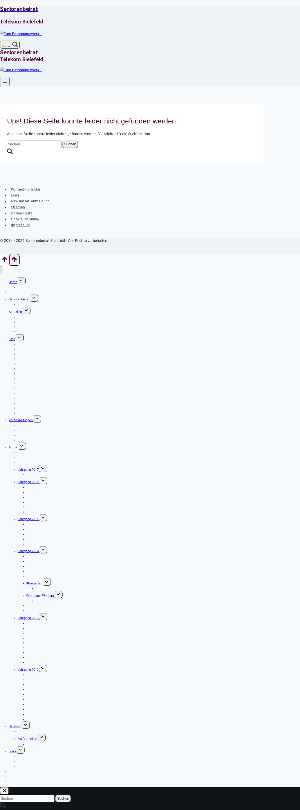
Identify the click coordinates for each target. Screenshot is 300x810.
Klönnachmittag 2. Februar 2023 (40, 413)
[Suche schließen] (4, 790)
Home (13, 282)
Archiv (13, 447)
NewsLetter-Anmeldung (26, 781)
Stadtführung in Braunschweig (48, 638)
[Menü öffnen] (5, 81)
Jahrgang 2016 (28, 482)
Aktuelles (15, 312)
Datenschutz (21, 213)
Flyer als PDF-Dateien (32, 440)
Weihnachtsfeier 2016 (42, 512)
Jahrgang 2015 (28, 519)
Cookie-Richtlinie (25, 219)
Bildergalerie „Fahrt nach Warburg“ (59, 601)
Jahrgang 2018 (28, 462)
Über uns (24, 304)
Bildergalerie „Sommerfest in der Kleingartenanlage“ (71, 588)
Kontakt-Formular (25, 189)
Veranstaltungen (21, 420)
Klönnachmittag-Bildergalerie (46, 744)
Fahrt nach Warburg (40, 596)
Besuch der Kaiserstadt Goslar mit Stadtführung (60, 497)
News (13, 292)
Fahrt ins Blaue (36, 576)
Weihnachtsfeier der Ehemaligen (49, 719)
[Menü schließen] (1, 269)
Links (15, 195)
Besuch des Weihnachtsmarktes (49, 544)
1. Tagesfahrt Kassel (41, 474)
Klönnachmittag (29, 731)
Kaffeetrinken (27, 738)
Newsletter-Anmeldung (30, 201)
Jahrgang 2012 (28, 669)
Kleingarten (34, 583)
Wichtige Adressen (31, 756)
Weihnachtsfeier (38, 610)
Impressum (20, 225)
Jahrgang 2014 (28, 551)
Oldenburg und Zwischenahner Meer (51, 694)
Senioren (15, 726)
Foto (12, 339)
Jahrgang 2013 (28, 618)
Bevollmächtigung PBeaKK (36, 331)
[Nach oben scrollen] (4, 260)
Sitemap (18, 207)
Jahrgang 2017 (28, 469)
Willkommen (26, 287)
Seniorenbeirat (19, 299)
